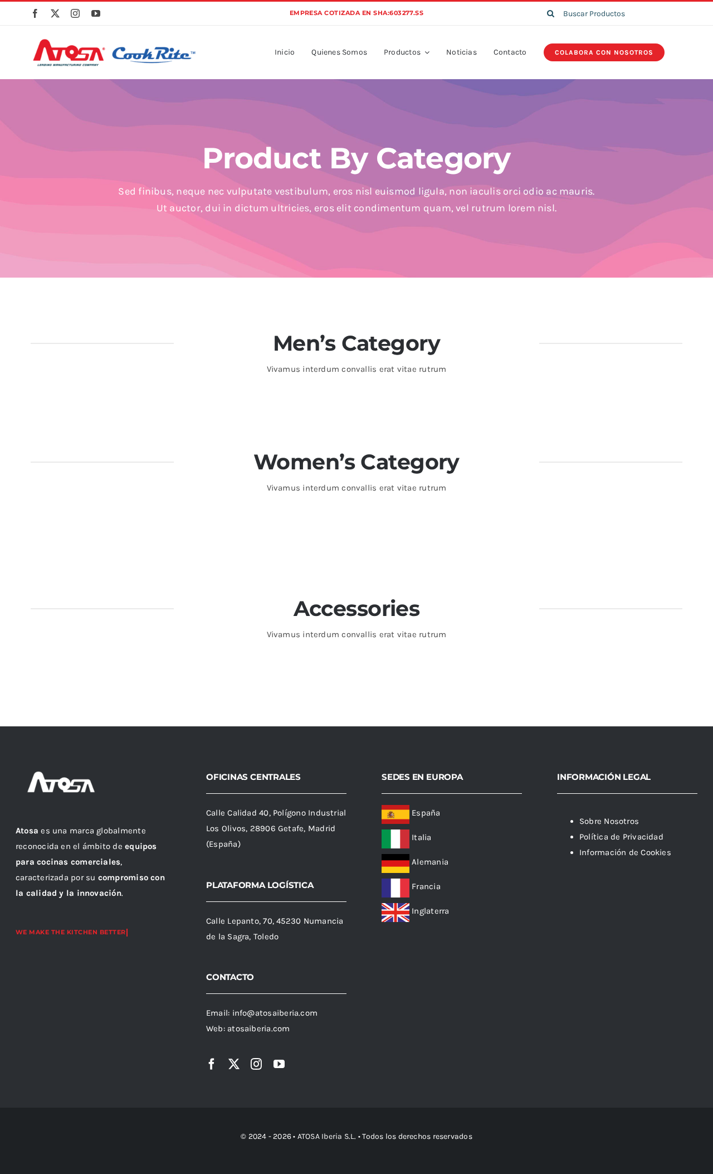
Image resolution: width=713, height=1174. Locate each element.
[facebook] (35, 13)
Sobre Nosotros (609, 821)
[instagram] (75, 13)
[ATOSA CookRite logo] (114, 41)
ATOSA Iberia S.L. (326, 1136)
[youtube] (95, 13)
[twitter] (55, 13)
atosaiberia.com (258, 1028)
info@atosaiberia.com (275, 1013)
